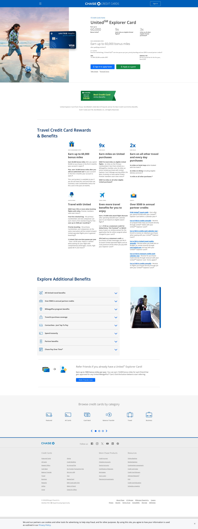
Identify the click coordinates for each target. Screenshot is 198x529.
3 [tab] (102, 431)
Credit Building (71, 462)
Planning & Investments (106, 479)
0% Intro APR (71, 472)
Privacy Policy (45, 525)
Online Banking (132, 458)
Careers (153, 500)
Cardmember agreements (136, 465)
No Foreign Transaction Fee (75, 469)
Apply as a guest (131, 67)
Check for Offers (72, 490)
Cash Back (87, 420)
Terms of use (126, 503)
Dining (69, 458)
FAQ (129, 479)
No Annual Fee (71, 465)
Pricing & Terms (104, 71)
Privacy (111, 503)
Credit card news (133, 469)
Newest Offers (45, 465)
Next (106, 431)
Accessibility (136, 503)
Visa (68, 476)
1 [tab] (95, 431)
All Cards (68, 420)
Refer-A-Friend (71, 486)
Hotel (43, 490)
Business (149, 420)
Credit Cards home (98, 17)
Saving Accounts (104, 465)
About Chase (120, 500)
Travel (131, 420)
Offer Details (94, 71)
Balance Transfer (108, 420)
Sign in (157, 3)
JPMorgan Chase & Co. (142, 500)
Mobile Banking (132, 462)
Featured (49, 420)
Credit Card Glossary (134, 472)
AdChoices (152, 503)
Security (117, 503)
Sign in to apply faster (105, 67)
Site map (144, 503)
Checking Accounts (105, 462)
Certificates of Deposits (106, 469)
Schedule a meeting (134, 486)
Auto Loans (102, 476)
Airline (43, 486)
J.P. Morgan (129, 500)
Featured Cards (46, 458)
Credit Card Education (134, 483)
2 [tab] (99, 431)
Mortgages (102, 472)
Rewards (44, 483)
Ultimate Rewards (133, 476)
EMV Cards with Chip (73, 483)
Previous (91, 431)
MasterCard (70, 479)
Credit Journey (103, 458)
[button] (195, 523)
